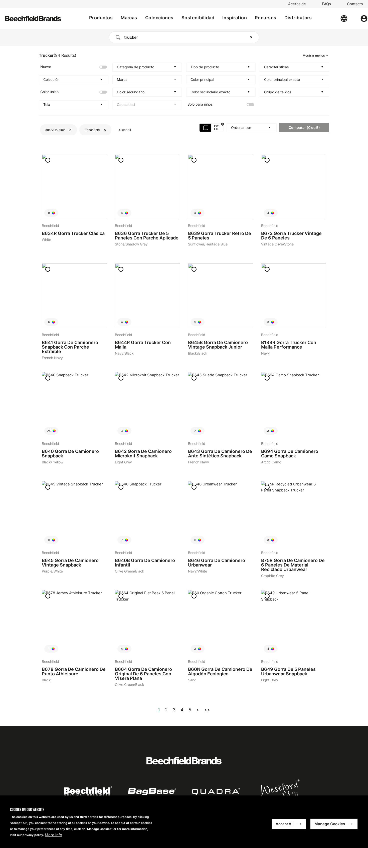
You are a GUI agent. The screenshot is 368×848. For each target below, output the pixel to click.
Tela (46, 105)
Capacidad (126, 105)
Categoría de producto (135, 67)
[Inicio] (33, 19)
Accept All (284, 824)
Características (276, 67)
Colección (51, 80)
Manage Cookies (329, 823)
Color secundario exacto (210, 92)
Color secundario (130, 92)
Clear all (125, 130)
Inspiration (234, 17)
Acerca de (297, 4)
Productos (101, 17)
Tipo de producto (205, 67)
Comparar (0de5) (304, 127)
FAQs (326, 4)
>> (207, 709)
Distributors (298, 17)
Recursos (265, 17)
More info (53, 835)
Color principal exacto (282, 80)
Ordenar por (241, 128)
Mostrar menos (314, 55)
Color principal (202, 80)
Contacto (355, 4)
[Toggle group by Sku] (211, 127)
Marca (122, 80)
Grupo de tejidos (277, 92)
